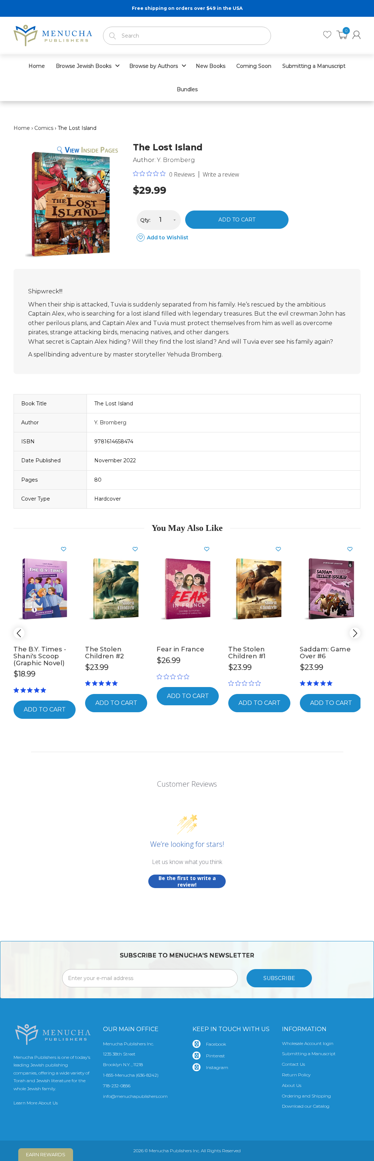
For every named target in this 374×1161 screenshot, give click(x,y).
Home (22, 128)
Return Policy (296, 1074)
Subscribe (279, 978)
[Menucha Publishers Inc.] (53, 34)
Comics (43, 128)
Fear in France (180, 649)
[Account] (356, 35)
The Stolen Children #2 (104, 652)
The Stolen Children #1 (247, 652)
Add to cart (236, 219)
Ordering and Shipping (306, 1096)
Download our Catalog (305, 1106)
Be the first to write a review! (187, 881)
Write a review (221, 174)
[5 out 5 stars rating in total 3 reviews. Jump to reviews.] (31, 690)
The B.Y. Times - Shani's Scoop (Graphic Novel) (40, 655)
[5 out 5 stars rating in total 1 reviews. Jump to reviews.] (103, 683)
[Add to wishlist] (66, 549)
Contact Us (293, 1064)
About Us (291, 1085)
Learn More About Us (36, 1103)
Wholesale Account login (307, 1043)
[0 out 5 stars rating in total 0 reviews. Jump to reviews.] (175, 676)
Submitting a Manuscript (309, 1053)
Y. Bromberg (176, 160)
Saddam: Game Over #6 (325, 652)
